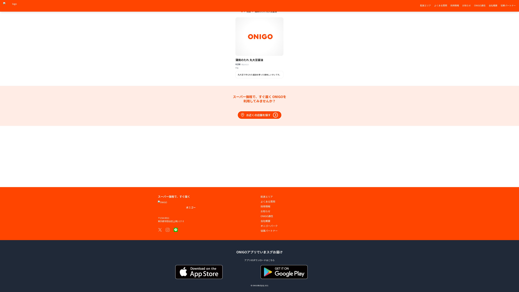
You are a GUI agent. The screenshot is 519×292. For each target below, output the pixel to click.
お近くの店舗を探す (258, 115)
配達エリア (425, 5)
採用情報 (454, 5)
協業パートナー (508, 5)
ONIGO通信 (479, 5)
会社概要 (493, 5)
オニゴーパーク (269, 226)
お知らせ (466, 5)
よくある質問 (440, 5)
